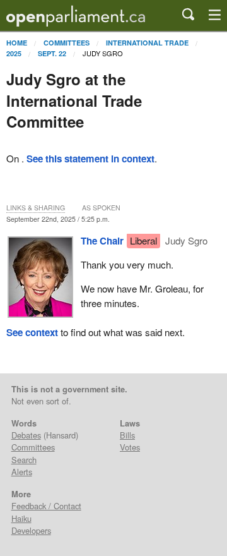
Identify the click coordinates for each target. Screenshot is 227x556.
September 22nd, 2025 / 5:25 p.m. (58, 219)
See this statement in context (90, 159)
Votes (130, 447)
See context (32, 332)
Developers (31, 530)
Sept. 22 (52, 53)
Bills (127, 435)
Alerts (21, 472)
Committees (67, 42)
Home (16, 42)
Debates (26, 435)
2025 (13, 53)
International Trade (147, 42)
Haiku (21, 518)
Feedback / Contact (46, 506)
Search (24, 460)
